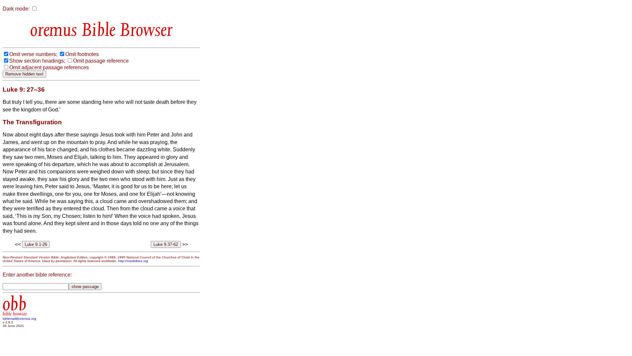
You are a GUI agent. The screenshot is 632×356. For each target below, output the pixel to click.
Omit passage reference (101, 61)
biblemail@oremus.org (19, 318)
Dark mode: (16, 9)
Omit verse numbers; (33, 54)
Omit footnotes (82, 54)
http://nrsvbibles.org (133, 261)
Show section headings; (37, 61)
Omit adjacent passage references (49, 67)
